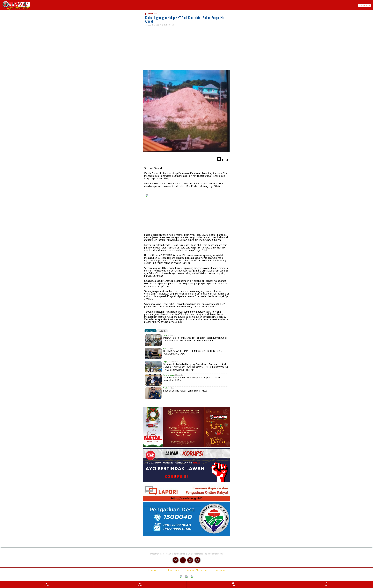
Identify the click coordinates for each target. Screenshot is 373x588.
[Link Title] (1, 5)
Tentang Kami (171, 570)
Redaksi (153, 570)
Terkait (162, 330)
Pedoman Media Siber (196, 570)
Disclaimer (219, 570)
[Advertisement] (186, 48)
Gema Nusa (151, 14)
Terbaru (150, 330)
